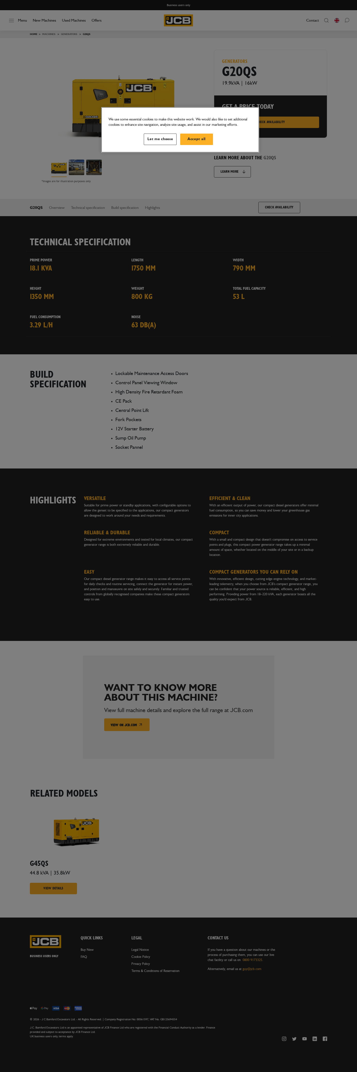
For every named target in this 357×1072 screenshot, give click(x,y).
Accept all (196, 139)
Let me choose (160, 139)
